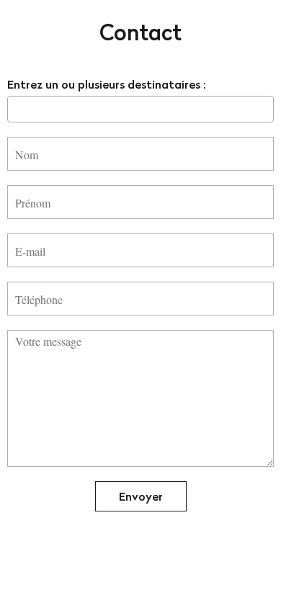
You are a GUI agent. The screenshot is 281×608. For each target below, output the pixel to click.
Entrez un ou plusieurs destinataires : (106, 84)
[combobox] (140, 109)
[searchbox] (16, 108)
